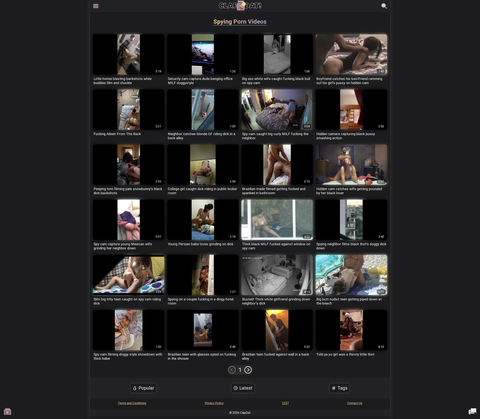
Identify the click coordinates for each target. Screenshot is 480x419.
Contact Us (354, 403)
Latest (245, 388)
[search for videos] (384, 6)
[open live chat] (472, 411)
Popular (146, 388)
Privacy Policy (214, 403)
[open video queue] (7, 411)
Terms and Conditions (132, 403)
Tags (342, 388)
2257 (285, 403)
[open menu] (96, 6)
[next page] (248, 369)
